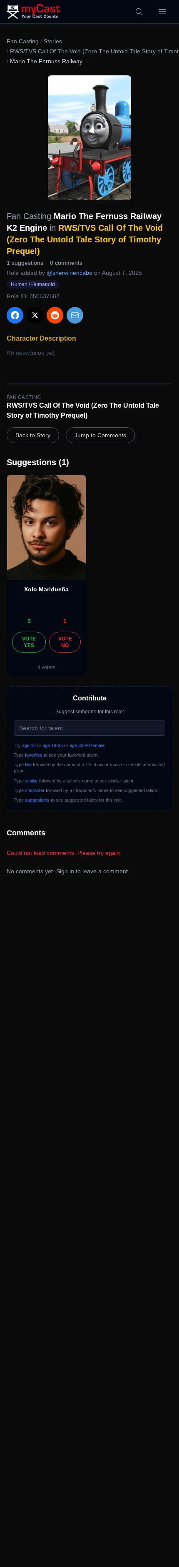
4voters (46, 667)
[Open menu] (162, 12)
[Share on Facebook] (15, 315)
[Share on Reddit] (55, 315)
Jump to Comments (100, 435)
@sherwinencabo (69, 272)
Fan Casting (23, 41)
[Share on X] (35, 315)
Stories (53, 41)
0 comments (66, 262)
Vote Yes (29, 642)
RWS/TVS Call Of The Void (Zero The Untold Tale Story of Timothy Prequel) (85, 239)
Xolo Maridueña (46, 589)
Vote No (65, 642)
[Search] (139, 12)
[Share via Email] (75, 315)
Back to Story (32, 435)
